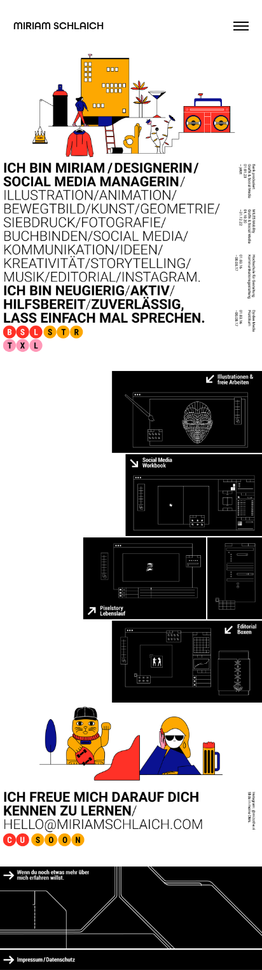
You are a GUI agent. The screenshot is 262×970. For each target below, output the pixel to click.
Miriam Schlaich (58, 26)
